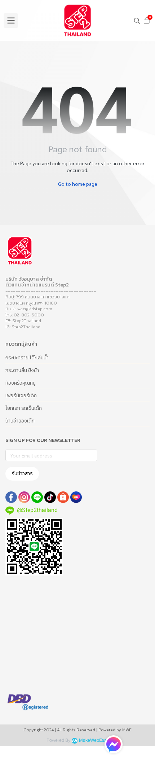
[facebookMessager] (113, 744)
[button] (137, 21)
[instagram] (24, 497)
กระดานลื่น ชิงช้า (22, 370)
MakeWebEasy (93, 740)
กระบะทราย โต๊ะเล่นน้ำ (27, 358)
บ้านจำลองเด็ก (20, 421)
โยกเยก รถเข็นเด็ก (23, 408)
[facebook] (11, 497)
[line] (37, 497)
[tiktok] (50, 497)
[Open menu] (11, 20)
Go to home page (77, 183)
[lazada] (76, 497)
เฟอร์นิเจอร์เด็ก (21, 395)
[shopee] (63, 497)
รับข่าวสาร (22, 473)
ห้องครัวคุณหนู (20, 383)
